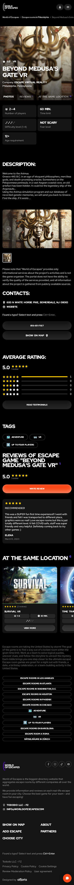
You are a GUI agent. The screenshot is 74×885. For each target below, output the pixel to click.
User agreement (43, 871)
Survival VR (12, 611)
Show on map (13, 824)
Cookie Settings (48, 866)
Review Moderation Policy (17, 871)
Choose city (12, 838)
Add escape (12, 831)
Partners (48, 831)
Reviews (26, 96)
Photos (8, 96)
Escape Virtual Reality (30, 82)
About (46, 824)
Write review (37, 488)
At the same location (55, 96)
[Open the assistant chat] (67, 878)
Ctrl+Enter (49, 314)
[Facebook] (48, 764)
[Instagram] (55, 764)
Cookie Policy (28, 866)
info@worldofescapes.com (25, 809)
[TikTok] (62, 764)
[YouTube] (68, 764)
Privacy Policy (10, 866)
